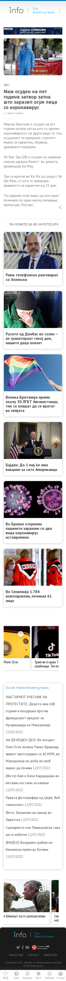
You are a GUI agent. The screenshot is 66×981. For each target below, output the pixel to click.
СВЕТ (7, 85)
